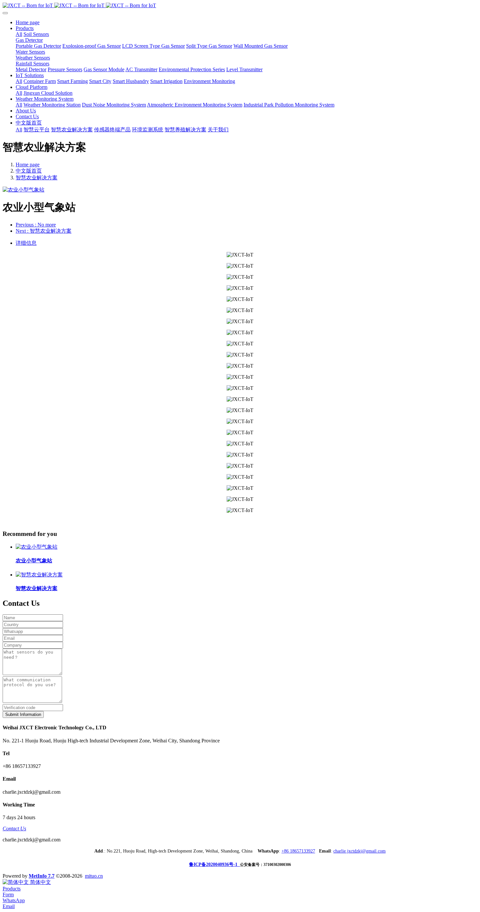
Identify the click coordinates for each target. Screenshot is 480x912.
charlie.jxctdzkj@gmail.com (359, 851)
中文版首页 (29, 171)
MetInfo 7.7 (42, 876)
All (19, 34)
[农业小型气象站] (36, 547)
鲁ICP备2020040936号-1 (214, 864)
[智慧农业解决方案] (39, 574)
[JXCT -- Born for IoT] (240, 5)
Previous (36, 224)
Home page (28, 22)
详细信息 (26, 243)
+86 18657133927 (298, 851)
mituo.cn (94, 876)
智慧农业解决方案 (36, 177)
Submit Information (23, 714)
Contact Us (14, 828)
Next (44, 231)
